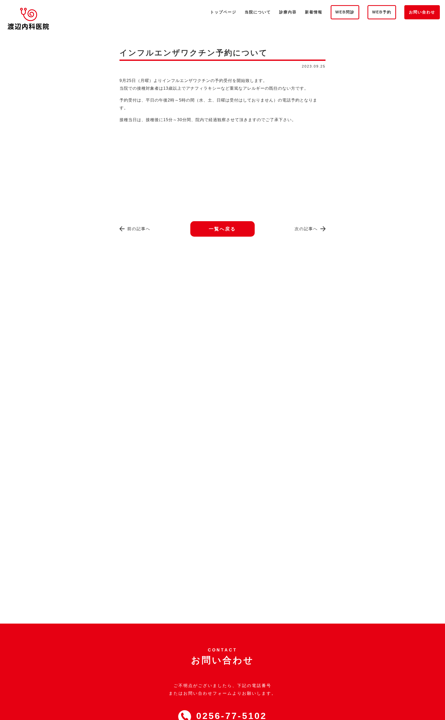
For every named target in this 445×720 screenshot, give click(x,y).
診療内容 (288, 12)
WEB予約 (381, 12)
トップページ (223, 12)
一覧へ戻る (222, 228)
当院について (258, 12)
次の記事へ (306, 229)
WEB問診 (345, 12)
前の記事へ (138, 229)
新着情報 (313, 12)
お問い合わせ (422, 12)
